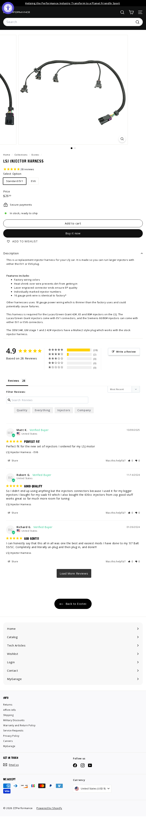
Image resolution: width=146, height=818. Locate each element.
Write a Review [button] (126, 351)
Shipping (8, 715)
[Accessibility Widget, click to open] (8, 8)
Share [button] (14, 460)
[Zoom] (122, 138)
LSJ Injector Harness (18, 452)
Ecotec (35, 154)
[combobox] (73, 22)
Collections (21, 154)
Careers (8, 741)
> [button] (74, 573)
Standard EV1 (14, 181)
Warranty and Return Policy (19, 725)
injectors (63, 410)
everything (42, 410)
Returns (7, 704)
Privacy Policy (11, 735)
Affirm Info (9, 710)
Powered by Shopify (49, 808)
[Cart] (131, 12)
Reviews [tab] (13, 380)
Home (7, 154)
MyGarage (9, 746)
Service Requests (13, 730)
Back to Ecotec (76, 604)
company (84, 410)
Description (11, 253)
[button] (130, 460)
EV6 (33, 181)
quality (22, 410)
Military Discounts (14, 720)
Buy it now (73, 233)
